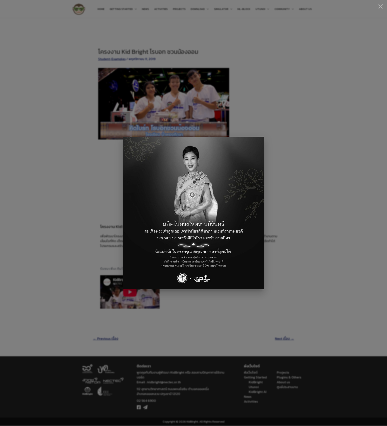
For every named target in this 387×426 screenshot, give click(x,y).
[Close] (380, 6)
